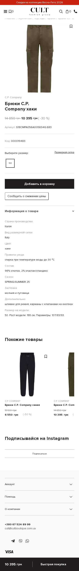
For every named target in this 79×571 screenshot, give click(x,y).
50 (10, 163)
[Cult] (39, 11)
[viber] (20, 541)
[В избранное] (71, 60)
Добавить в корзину (39, 184)
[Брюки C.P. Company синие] (27, 374)
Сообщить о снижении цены (26, 196)
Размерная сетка (64, 152)
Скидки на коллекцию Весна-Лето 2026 (39, 2)
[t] (13, 541)
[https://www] (6, 541)
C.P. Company (12, 401)
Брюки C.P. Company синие (22, 405)
